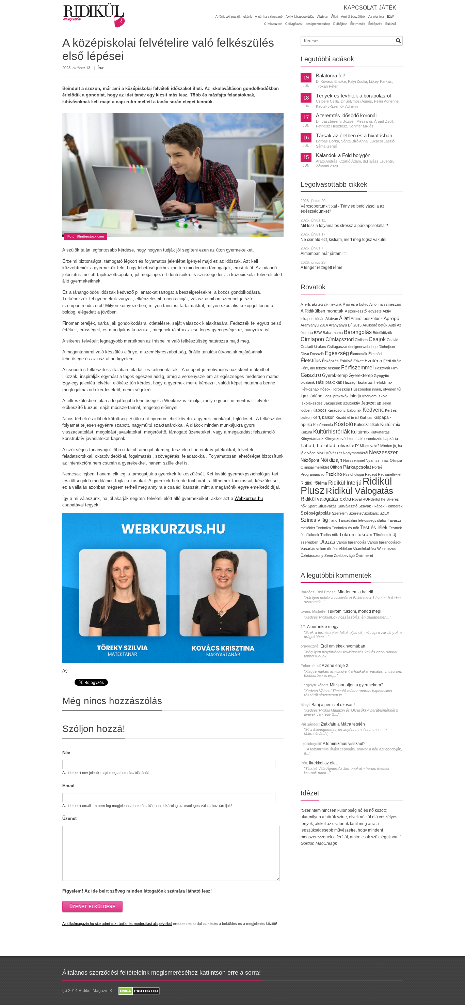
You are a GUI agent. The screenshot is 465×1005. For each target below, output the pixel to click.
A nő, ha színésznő (385, 304)
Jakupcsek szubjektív (342, 403)
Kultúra (306, 432)
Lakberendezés (369, 439)
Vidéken (345, 549)
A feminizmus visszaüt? (344, 743)
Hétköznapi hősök (316, 389)
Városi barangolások (384, 542)
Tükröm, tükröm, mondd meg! (354, 611)
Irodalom (369, 396)
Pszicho (333, 474)
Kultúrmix (360, 432)
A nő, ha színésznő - (270, 16)
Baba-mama (333, 333)
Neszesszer (383, 452)
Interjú (355, 396)
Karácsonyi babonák (344, 410)
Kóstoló (343, 424)
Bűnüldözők (382, 333)
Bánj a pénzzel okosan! (333, 704)
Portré (377, 467)
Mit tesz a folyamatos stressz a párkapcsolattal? (344, 225)
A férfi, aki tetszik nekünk (321, 304)
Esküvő (390, 24)
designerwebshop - (319, 24)
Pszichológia (353, 474)
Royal (357, 499)
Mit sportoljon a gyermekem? (356, 685)
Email (68, 785)
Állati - (335, 16)
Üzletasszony (312, 555)
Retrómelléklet (389, 474)
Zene (328, 555)
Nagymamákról (355, 453)
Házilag (349, 382)
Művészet (333, 453)
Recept (371, 474)
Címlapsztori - (274, 24)
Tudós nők (329, 535)
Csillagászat (337, 347)
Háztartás (364, 382)
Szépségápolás (316, 513)
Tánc (333, 520)
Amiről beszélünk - (354, 16)
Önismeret (364, 555)
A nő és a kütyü (355, 304)
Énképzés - (376, 24)
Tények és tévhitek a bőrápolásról (353, 95)
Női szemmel (354, 460)
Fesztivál (382, 368)
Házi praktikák (329, 382)
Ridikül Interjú (345, 482)
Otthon (336, 467)
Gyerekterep (361, 375)
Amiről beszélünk (367, 318)
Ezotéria (373, 360)
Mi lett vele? (369, 446)
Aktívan (331, 319)
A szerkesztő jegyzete (363, 311)
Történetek (382, 535)
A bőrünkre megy (322, 626)
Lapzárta (390, 439)
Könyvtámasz (312, 439)
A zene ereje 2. (335, 665)
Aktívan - (323, 16)
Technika (323, 528)
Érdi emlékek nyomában (342, 646)
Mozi (320, 453)
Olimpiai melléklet (315, 467)
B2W (318, 333)
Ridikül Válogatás (359, 491)
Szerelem (340, 513)
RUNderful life (374, 499)
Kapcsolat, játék (370, 8)
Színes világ (314, 520)
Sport (312, 506)
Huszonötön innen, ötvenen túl (376, 389)
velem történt (327, 549)
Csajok (377, 339)
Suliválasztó (347, 506)
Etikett (358, 361)
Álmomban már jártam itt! (324, 253)
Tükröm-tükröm (355, 534)
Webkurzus (386, 549)
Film (394, 368)
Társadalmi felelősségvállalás (362, 520)
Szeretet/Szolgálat (364, 513)
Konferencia (323, 425)
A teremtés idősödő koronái (346, 115)
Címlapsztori (339, 339)
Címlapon (313, 339)
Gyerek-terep (335, 375)
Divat (305, 354)
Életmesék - (358, 24)
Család (392, 340)
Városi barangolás (351, 542)
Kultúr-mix (390, 424)
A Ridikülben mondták (323, 311)
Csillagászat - (295, 24)
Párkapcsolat (357, 467)
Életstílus (311, 360)
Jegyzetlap (371, 403)
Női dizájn (331, 460)
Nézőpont (310, 460)
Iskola (382, 396)
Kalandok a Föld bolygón (343, 155)
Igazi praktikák (336, 396)
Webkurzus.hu (249, 498)
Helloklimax (383, 382)
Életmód (375, 354)
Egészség (337, 353)
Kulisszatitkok (366, 424)
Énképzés (330, 361)
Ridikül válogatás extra (326, 499)
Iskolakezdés (312, 403)
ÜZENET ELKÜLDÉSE (92, 906)
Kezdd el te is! (347, 417)
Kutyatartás (380, 432)
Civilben (361, 340)
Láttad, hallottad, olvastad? (330, 445)
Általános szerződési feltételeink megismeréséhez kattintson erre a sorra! (161, 972)
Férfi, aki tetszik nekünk (320, 368)
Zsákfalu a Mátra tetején (343, 724)
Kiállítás (366, 417)
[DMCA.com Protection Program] (138, 991)
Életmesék (358, 354)
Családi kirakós (313, 347)
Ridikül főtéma (314, 483)
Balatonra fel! (330, 75)
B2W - (391, 16)
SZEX (384, 513)
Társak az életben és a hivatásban (354, 135)
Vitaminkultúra (364, 549)
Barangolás (358, 332)
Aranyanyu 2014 (314, 325)
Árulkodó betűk (375, 325)
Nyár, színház (377, 460)
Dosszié (317, 354)
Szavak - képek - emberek (380, 506)
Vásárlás (308, 549)
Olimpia (396, 460)
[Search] (398, 40)
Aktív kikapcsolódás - (301, 16)
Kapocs (319, 410)
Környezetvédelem (339, 439)
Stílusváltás (327, 506)
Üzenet (69, 818)
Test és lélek (374, 527)
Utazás (327, 542)
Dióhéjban (387, 347)
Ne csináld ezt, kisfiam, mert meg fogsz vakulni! (344, 239)
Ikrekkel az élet (323, 763)
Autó (392, 325)
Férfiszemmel (357, 367)
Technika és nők (345, 528)
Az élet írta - (377, 16)
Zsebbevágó (344, 555)
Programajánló (312, 474)
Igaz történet (312, 396)
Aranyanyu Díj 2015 (345, 325)
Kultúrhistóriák (331, 431)
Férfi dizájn (392, 361)
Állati (344, 318)
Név (66, 752)
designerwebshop (363, 347)
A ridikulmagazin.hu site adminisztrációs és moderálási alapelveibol (117, 924)
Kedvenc (373, 410)
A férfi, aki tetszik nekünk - (234, 16)
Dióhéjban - (341, 24)
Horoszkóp (341, 389)
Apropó (391, 318)
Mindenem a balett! (355, 592)
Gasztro (311, 375)
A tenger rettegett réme (321, 267)
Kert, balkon (323, 417)
